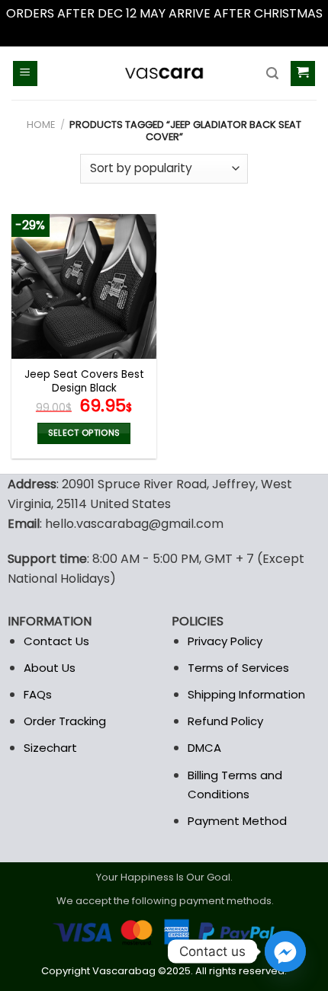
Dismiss (164, 33)
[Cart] (303, 73)
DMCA (204, 748)
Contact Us (56, 641)
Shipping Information (246, 694)
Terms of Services (238, 668)
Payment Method (237, 821)
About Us (50, 668)
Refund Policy (225, 721)
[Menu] (25, 73)
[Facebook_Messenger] (285, 951)
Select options (84, 433)
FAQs (38, 694)
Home (41, 124)
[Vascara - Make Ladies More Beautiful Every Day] (164, 73)
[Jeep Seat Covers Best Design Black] (83, 286)
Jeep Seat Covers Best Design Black (84, 381)
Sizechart (50, 748)
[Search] (272, 73)
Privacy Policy (225, 641)
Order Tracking (65, 721)
